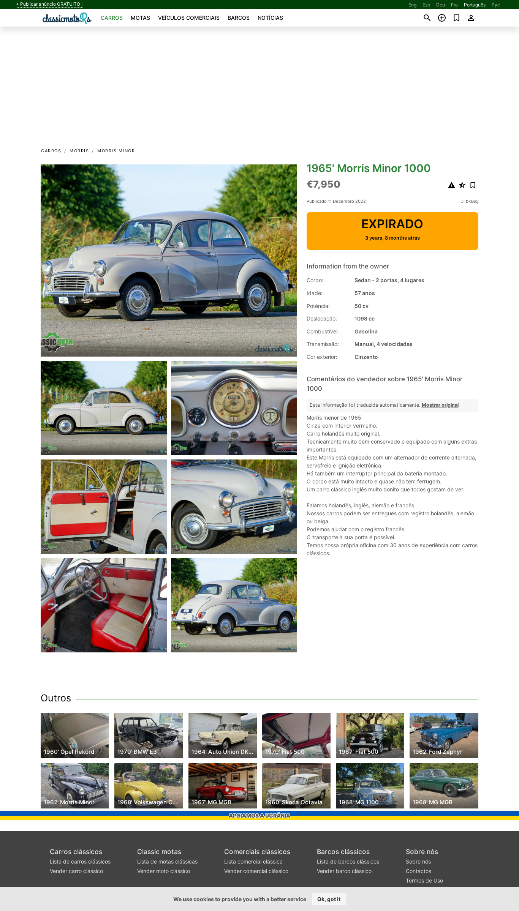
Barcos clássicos (343, 852)
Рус (496, 5)
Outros (56, 698)
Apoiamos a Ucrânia (259, 815)
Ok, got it (328, 899)
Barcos (239, 17)
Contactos (418, 871)
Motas (140, 17)
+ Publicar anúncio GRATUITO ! (49, 4)
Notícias (270, 17)
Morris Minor (116, 150)
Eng (412, 5)
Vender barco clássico (344, 871)
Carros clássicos (76, 852)
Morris (79, 150)
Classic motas (159, 852)
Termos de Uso (424, 880)
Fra (454, 5)
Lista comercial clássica (253, 861)
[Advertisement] (259, 89)
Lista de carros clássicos (80, 861)
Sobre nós (422, 852)
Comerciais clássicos (257, 852)
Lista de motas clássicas (167, 861)
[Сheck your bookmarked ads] (456, 18)
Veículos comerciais (189, 17)
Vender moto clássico (163, 871)
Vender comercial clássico (256, 871)
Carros (112, 17)
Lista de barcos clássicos (348, 861)
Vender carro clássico (76, 871)
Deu (440, 5)
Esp (426, 5)
